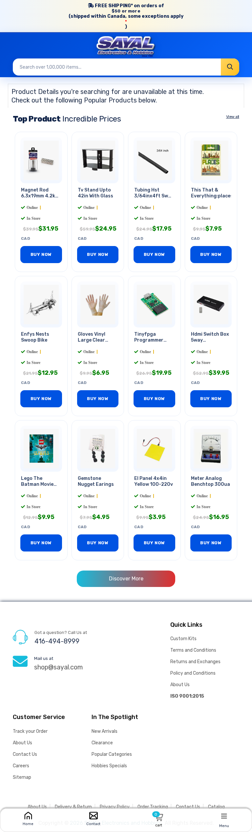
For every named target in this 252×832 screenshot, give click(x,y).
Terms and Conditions (193, 650)
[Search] (230, 67)
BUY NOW (41, 254)
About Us (180, 684)
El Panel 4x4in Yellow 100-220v (153, 481)
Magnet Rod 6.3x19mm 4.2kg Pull (39, 196)
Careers (21, 766)
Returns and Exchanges (195, 661)
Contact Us (25, 754)
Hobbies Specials (109, 766)
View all (232, 116)
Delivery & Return (73, 807)
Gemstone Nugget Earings (96, 481)
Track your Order (30, 731)
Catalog (216, 807)
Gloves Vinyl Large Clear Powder (91, 340)
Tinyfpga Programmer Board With (148, 340)
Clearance (102, 743)
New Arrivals (104, 731)
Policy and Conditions (193, 673)
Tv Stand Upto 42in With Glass (95, 193)
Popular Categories (112, 754)
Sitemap (22, 777)
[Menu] (224, 816)
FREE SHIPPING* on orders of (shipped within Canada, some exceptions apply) (126, 16)
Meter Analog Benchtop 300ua (210, 481)
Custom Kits (183, 638)
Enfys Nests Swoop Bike (35, 337)
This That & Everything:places (212, 193)
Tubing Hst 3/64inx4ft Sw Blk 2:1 (151, 196)
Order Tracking (152, 807)
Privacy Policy (115, 807)
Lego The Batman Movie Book (37, 485)
